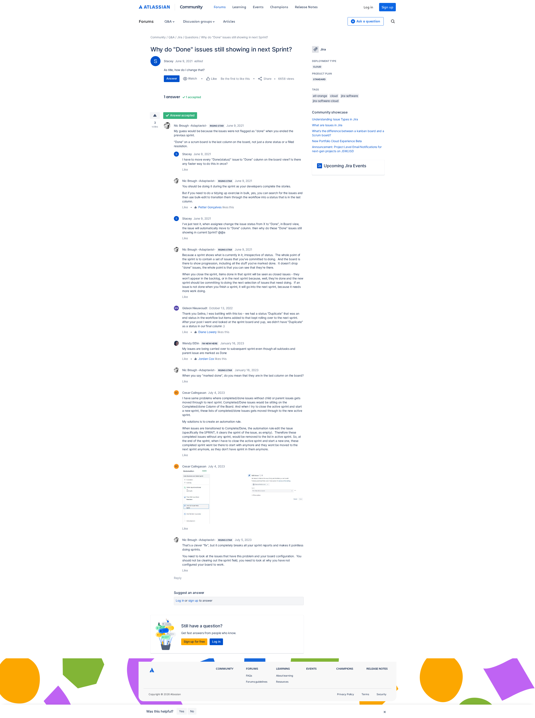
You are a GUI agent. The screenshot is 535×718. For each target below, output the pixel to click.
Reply (178, 578)
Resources (282, 681)
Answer (171, 78)
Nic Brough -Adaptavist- (190, 125)
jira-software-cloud (325, 101)
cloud (334, 96)
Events (258, 7)
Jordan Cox (206, 358)
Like (185, 169)
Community (191, 7)
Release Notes (306, 7)
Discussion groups (198, 21)
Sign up (387, 7)
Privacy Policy (345, 694)
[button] (243, 497)
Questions (191, 37)
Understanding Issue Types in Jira (335, 119)
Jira (179, 37)
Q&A (168, 21)
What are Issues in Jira (327, 125)
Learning (239, 7)
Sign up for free (194, 641)
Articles (229, 21)
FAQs (249, 675)
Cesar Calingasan (194, 392)
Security (381, 694)
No (192, 711)
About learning (284, 675)
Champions (279, 7)
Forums (220, 7)
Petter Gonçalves (210, 207)
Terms (365, 694)
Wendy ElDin (190, 343)
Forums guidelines (256, 681)
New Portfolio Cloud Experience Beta (337, 141)
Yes (181, 711)
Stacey (168, 61)
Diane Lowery (207, 332)
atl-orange (320, 96)
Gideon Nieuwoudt (194, 308)
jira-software (349, 96)
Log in (368, 7)
